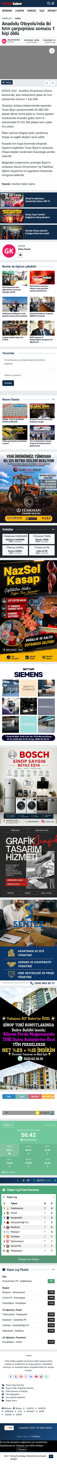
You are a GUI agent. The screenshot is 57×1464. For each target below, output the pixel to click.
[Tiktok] (41, 1376)
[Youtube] (36, 1376)
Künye (18, 1408)
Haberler (6, 18)
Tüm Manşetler (13, 1394)
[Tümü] (53, 399)
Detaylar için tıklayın (28, 1259)
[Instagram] (26, 1376)
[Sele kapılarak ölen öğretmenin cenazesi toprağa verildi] (14, 278)
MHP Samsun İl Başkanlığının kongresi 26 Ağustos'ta (41, 339)
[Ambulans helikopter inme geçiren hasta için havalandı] (14, 304)
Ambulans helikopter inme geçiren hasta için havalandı (14, 314)
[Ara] (48, 3)
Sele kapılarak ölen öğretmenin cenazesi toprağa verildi (11, 289)
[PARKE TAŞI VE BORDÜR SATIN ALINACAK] (14, 410)
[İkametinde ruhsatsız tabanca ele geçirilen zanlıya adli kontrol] (42, 277)
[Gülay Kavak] (9, 250)
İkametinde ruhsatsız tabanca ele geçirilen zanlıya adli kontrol (39, 288)
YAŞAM (8, 1414)
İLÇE (42, 10)
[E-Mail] (20, 255)
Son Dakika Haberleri (15, 1397)
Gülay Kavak (24, 249)
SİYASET (52, 10)
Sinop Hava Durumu (15, 1385)
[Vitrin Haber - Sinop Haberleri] (12, 4)
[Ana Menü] (52, 3)
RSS (10, 1428)
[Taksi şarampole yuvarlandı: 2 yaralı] (14, 432)
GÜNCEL (31, 10)
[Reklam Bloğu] (28, 487)
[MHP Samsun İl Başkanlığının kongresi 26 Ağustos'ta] (42, 328)
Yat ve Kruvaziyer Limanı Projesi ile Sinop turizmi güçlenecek (41, 443)
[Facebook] (10, 1376)
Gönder (8, 383)
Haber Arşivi (11, 1400)
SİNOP (19, 1414)
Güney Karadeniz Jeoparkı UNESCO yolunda (41, 314)
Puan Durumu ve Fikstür (17, 1391)
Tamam (22, 1449)
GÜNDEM (7, 10)
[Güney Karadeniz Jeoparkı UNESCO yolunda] (42, 304)
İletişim (8, 1408)
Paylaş (8, 82)
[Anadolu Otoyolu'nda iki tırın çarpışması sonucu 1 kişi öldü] (28, 62)
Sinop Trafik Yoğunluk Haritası (20, 1388)
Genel (18, 18)
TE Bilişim (35, 1436)
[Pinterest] (21, 1376)
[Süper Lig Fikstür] (53, 1269)
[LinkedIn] (31, 1376)
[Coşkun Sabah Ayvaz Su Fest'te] (14, 328)
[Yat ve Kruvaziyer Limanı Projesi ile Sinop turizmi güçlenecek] (42, 432)
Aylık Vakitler (9, 1172)
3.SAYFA (19, 10)
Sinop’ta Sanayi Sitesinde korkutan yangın (41, 420)
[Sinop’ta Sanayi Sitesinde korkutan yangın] (42, 410)
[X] (15, 1376)
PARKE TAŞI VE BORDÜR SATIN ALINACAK (13, 420)
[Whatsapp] (46, 1376)
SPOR (41, 1411)
